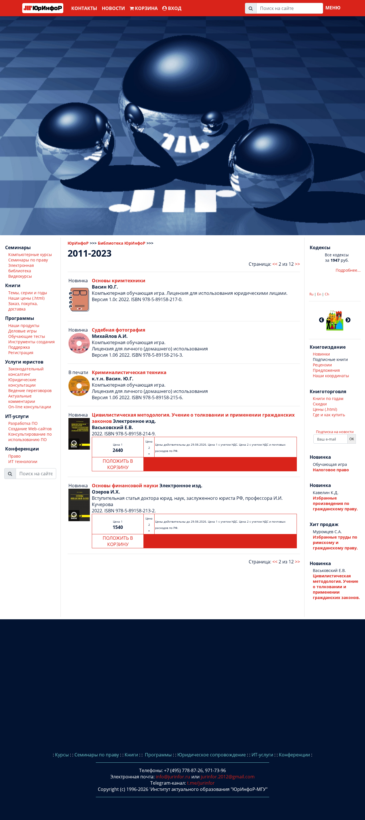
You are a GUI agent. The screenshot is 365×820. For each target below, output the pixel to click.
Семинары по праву (28, 260)
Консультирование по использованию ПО (30, 437)
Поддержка (19, 347)
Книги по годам (328, 398)
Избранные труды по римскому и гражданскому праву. (335, 542)
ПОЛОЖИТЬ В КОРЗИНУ (118, 464)
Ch (327, 294)
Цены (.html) (325, 409)
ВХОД (174, 8)
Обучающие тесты (26, 336)
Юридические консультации (22, 382)
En (319, 294)
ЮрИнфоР (78, 243)
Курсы (62, 755)
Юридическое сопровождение (211, 755)
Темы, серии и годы (27, 293)
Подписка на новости (335, 431)
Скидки (320, 404)
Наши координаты (331, 375)
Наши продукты (23, 325)
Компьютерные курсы (30, 254)
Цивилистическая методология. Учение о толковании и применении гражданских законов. (336, 586)
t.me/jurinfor (201, 783)
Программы (158, 755)
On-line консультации (29, 407)
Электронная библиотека (21, 268)
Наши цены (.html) (26, 298)
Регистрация (20, 353)
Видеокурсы (20, 276)
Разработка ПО (23, 423)
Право (14, 456)
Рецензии (322, 365)
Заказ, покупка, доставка (23, 306)
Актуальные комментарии (21, 398)
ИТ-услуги (262, 755)
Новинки (321, 354)
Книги (131, 755)
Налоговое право (331, 469)
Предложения (326, 370)
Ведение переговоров (30, 390)
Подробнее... (348, 270)
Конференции (294, 755)
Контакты (84, 8)
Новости (113, 8)
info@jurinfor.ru (173, 777)
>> (297, 264)
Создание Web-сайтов (30, 429)
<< (274, 264)
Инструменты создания (31, 342)
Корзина (146, 8)
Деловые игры (22, 331)
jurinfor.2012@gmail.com (228, 777)
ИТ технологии (22, 461)
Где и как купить (329, 414)
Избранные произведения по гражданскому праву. (335, 503)
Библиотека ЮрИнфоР (121, 243)
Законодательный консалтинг (26, 371)
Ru (311, 294)
